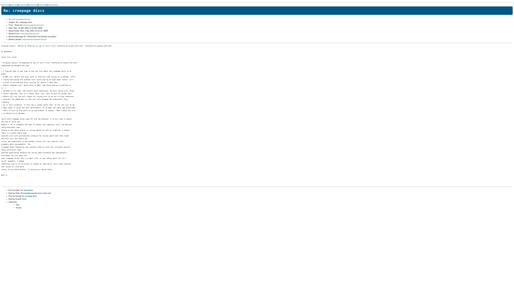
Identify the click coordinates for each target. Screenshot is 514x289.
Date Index (42, 5)
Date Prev (5, 5)
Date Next (13, 5)
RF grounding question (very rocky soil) (36, 193)
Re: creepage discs (29, 196)
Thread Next (33, 5)
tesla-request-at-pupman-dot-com (34, 39)
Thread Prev (22, 5)
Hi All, (24, 199)
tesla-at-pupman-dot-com (21, 19)
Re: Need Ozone (27, 190)
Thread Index (52, 5)
